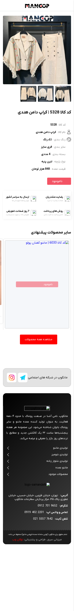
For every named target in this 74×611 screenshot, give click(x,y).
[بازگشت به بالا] (37, 399)
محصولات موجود (58, 474)
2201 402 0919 (34, 512)
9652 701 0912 (47, 506)
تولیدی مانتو (60, 448)
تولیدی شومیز (60, 454)
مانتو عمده (61, 468)
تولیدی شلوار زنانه (57, 461)
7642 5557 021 (43, 519)
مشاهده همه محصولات (38, 339)
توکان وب (17, 539)
